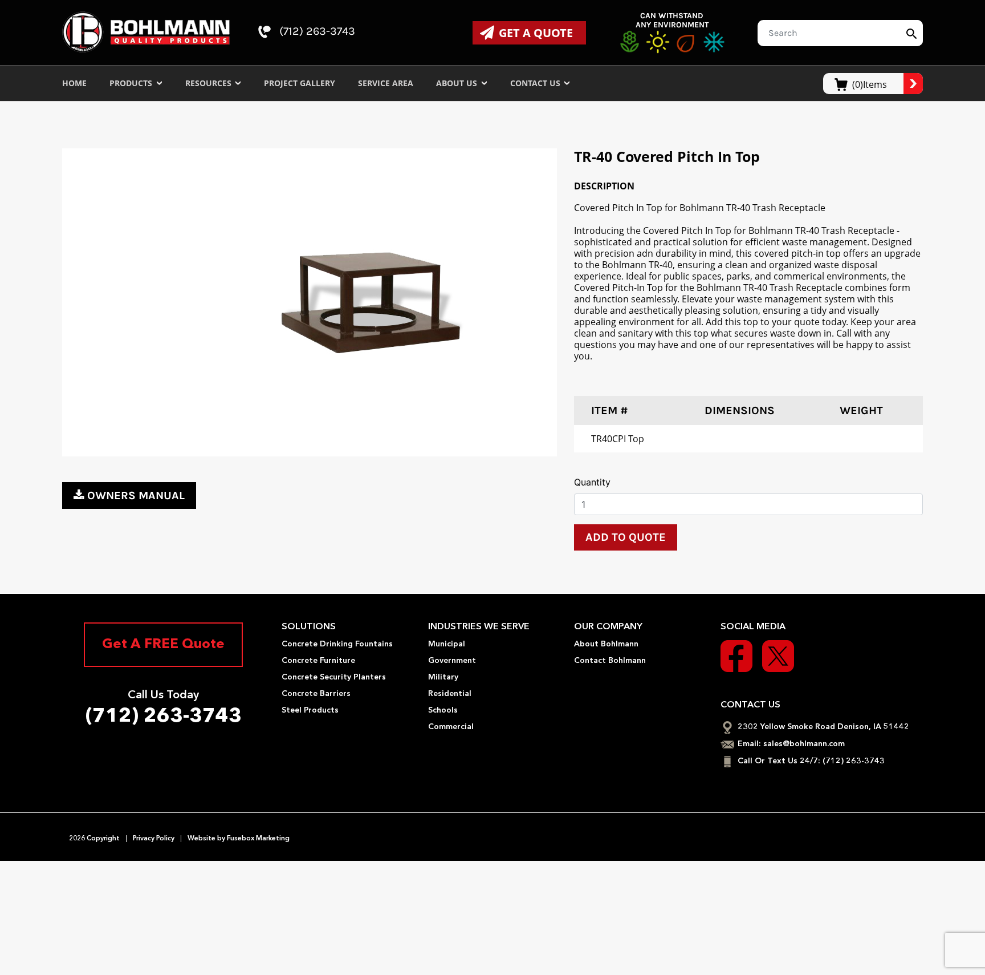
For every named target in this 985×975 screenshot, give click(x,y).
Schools (443, 710)
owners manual (136, 495)
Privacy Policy (153, 838)
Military (443, 677)
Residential (449, 694)
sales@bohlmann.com (804, 744)
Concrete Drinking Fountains (337, 644)
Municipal (446, 644)
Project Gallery (299, 83)
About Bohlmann (606, 644)
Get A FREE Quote (163, 645)
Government (452, 661)
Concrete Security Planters (334, 677)
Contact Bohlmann (610, 661)
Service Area (385, 83)
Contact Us (536, 83)
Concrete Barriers (316, 694)
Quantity (592, 482)
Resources (209, 83)
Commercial (451, 727)
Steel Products (310, 710)
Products (131, 83)
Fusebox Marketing (257, 838)
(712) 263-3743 (315, 32)
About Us (457, 83)
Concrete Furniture (318, 661)
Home (74, 83)
